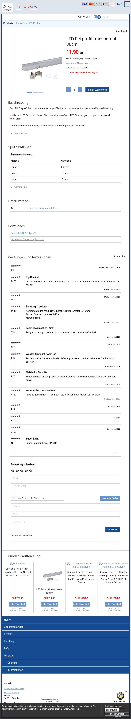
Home (7, 619)
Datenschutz (75, 709)
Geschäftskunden (13, 626)
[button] (79, 63)
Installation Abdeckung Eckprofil (27, 239)
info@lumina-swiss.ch (14, 688)
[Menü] (126, 692)
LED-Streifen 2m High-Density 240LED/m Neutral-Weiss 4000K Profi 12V (17, 572)
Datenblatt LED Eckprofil (23, 233)
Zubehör (20, 23)
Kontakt (8, 634)
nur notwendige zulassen (117, 714)
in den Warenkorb (97, 89)
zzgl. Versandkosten (88, 59)
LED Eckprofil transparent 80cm (41, 208)
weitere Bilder (110, 498)
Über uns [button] (12, 662)
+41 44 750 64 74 (11, 692)
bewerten (113, 529)
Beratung (9, 641)
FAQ (6, 648)
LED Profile (34, 23)
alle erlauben (111, 710)
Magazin (9, 655)
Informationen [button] (15, 669)
